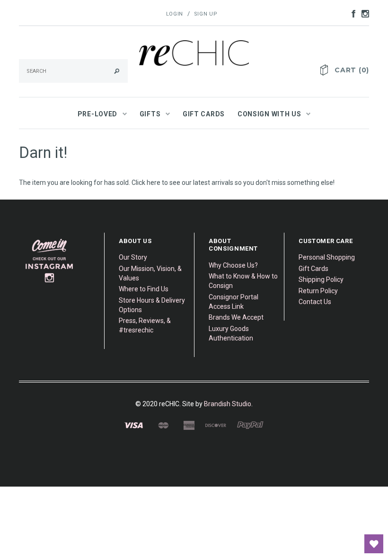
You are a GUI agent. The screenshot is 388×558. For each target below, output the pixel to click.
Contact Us (315, 301)
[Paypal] (250, 425)
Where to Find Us (143, 289)
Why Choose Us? (233, 265)
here (153, 182)
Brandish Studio (227, 404)
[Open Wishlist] (373, 543)
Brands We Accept (236, 317)
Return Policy (318, 291)
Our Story (133, 257)
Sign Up (206, 14)
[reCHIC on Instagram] (363, 13)
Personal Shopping (327, 257)
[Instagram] (49, 260)
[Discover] (215, 425)
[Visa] (133, 425)
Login (174, 14)
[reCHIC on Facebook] (351, 13)
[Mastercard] (163, 425)
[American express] (188, 425)
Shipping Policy (321, 279)
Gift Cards (313, 268)
